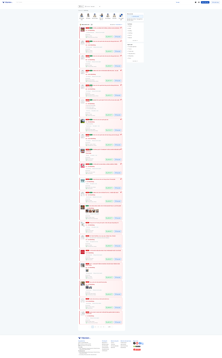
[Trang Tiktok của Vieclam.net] (134, 343)
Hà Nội (129, 28)
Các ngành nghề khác (132, 46)
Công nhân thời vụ (131, 53)
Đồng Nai (130, 37)
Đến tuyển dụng (215, 2)
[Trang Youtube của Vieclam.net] (137, 343)
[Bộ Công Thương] (138, 350)
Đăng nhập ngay (205, 2)
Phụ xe (129, 58)
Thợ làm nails (130, 51)
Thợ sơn (130, 48)
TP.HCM (129, 26)
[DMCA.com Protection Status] (138, 346)
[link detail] (101, 32)
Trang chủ (80, 10)
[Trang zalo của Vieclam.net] (143, 343)
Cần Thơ (130, 35)
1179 (109, 326)
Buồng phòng (130, 55)
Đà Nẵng (130, 30)
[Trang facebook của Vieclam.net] (140, 343)
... (106, 326)
